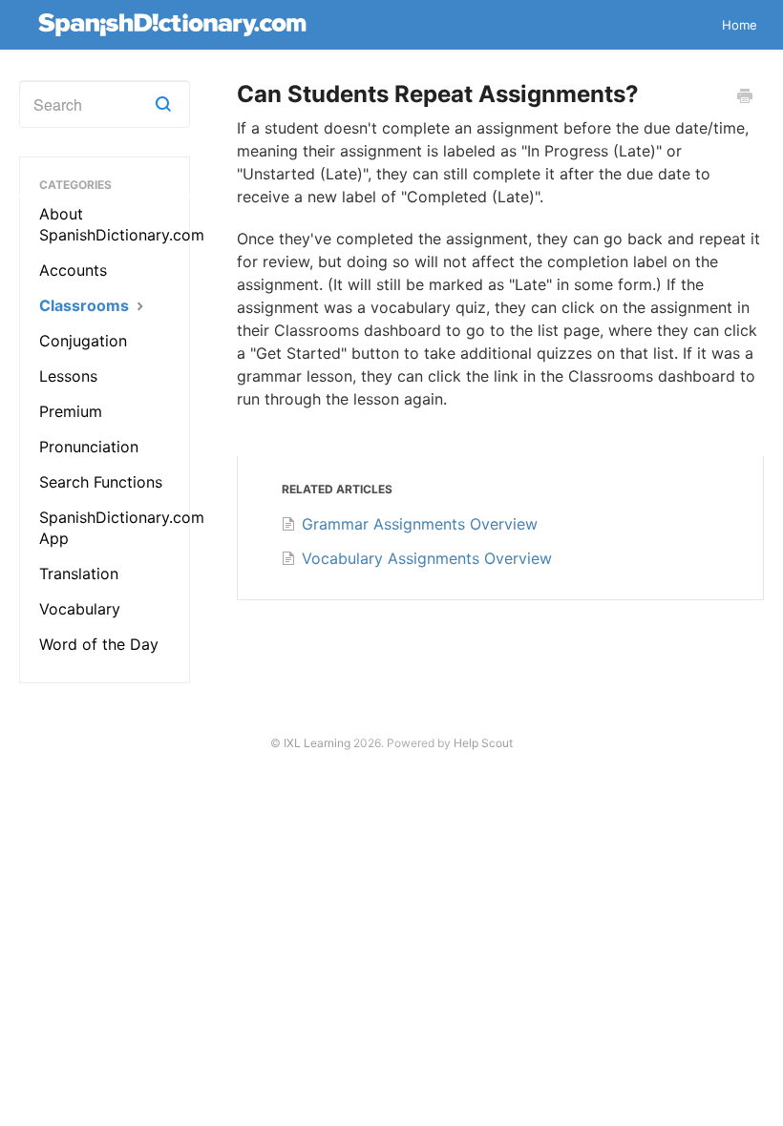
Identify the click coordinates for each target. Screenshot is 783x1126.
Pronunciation (88, 446)
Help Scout (483, 743)
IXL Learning (317, 743)
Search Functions (100, 481)
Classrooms (86, 305)
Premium (70, 411)
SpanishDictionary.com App (121, 528)
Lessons (68, 376)
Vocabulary (79, 608)
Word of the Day (99, 644)
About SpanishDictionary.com (121, 224)
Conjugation (83, 340)
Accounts (73, 270)
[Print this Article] (744, 97)
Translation (78, 573)
